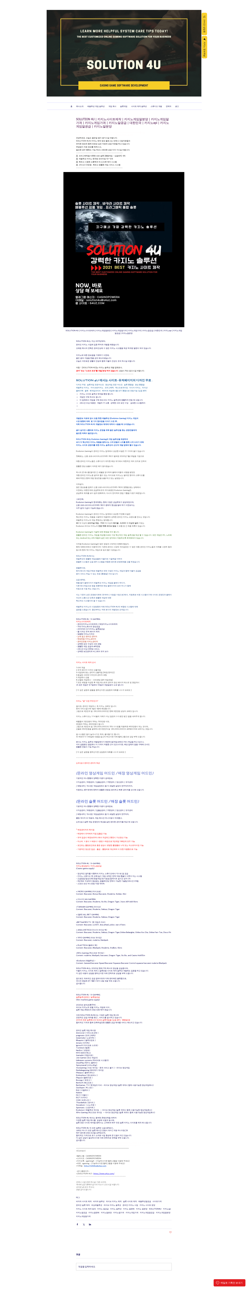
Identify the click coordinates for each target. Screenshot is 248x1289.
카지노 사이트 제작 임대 (86, 1209)
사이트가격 (157, 1201)
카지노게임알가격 (83, 1216)
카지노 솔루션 (116, 1209)
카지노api (167, 1209)
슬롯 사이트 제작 (130, 1201)
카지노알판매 (93, 1213)
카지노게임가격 (132, 1213)
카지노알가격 (118, 1213)
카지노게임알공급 (147, 1213)
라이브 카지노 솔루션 (112, 1205)
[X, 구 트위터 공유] (83, 1224)
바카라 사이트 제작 (84, 1201)
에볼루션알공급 (144, 1201)
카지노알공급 (81, 1213)
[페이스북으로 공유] (77, 1224)
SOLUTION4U (155, 1209)
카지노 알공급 (103, 1209)
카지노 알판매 (128, 1209)
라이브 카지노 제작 (114, 1201)
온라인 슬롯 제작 (83, 1205)
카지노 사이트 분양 (147, 1205)
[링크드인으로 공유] (90, 1224)
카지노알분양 (106, 1213)
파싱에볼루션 (96, 1205)
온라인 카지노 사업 (130, 1205)
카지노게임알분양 (163, 1213)
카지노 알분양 (141, 1209)
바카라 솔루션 (98, 1201)
